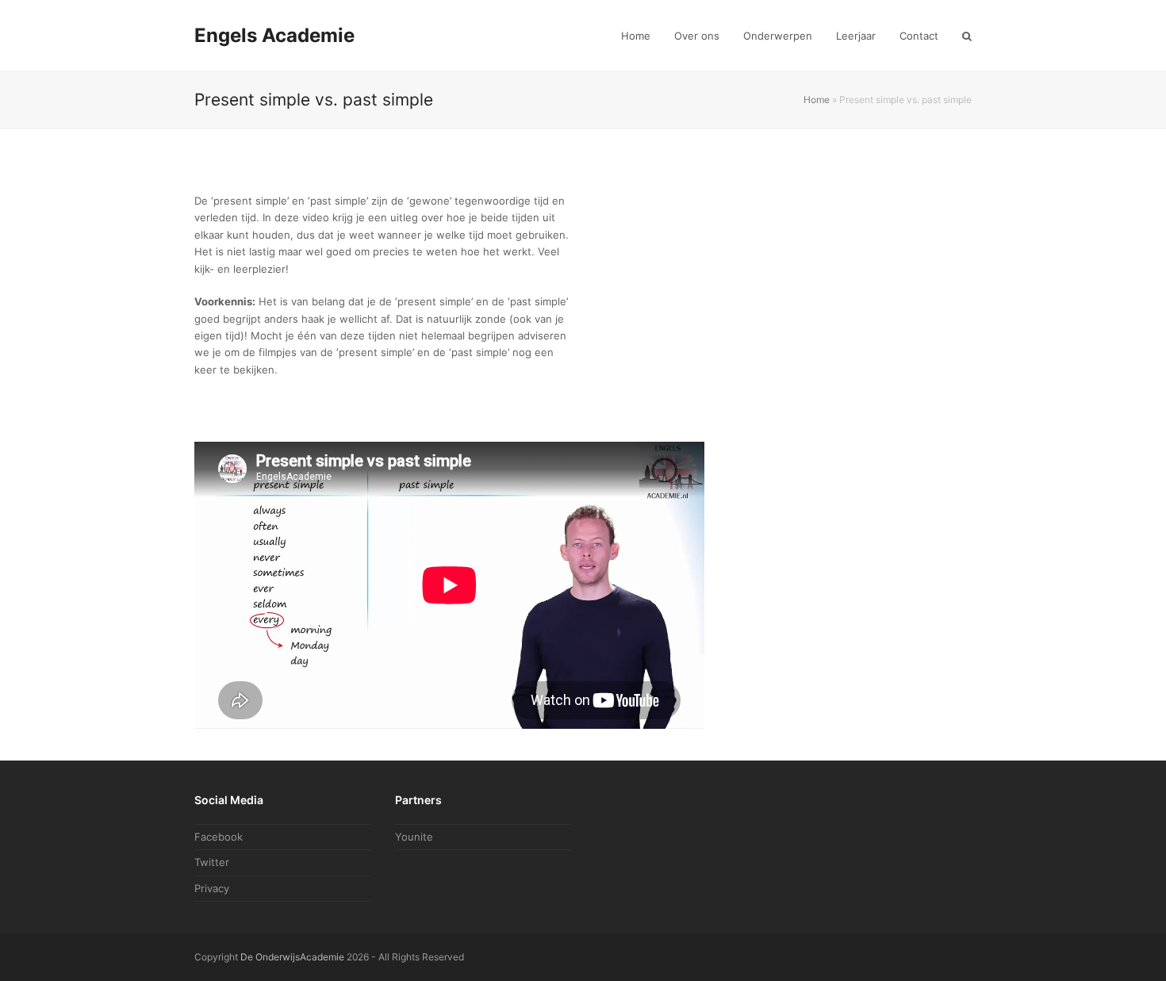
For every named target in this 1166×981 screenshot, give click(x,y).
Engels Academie (274, 35)
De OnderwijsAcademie (292, 957)
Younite (414, 836)
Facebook (218, 836)
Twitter (211, 862)
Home (817, 99)
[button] (967, 36)
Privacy (211, 888)
